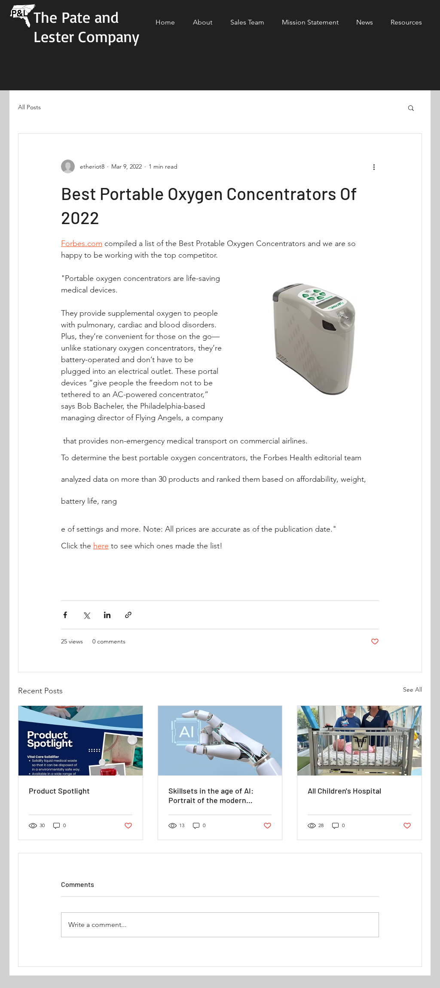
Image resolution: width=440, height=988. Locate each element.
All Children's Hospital (344, 790)
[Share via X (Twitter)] (86, 615)
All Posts (29, 107)
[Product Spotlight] (80, 741)
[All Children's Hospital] (359, 741)
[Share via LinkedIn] (107, 615)
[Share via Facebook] (65, 615)
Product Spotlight (59, 790)
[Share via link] (128, 615)
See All (412, 689)
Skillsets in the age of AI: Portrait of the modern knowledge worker (211, 795)
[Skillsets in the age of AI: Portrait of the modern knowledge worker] (220, 741)
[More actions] (374, 166)
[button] (411, 107)
